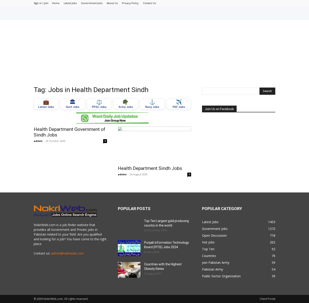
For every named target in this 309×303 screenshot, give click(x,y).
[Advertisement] (154, 53)
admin (38, 141)
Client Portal (267, 299)
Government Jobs (91, 3)
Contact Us (149, 3)
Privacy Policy (130, 3)
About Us (112, 3)
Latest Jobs (70, 3)
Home (55, 3)
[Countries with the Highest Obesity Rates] (129, 270)
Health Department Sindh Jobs (150, 168)
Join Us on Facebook (219, 109)
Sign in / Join (41, 3)
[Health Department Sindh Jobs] (154, 145)
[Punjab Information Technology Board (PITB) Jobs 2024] (129, 248)
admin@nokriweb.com (67, 253)
